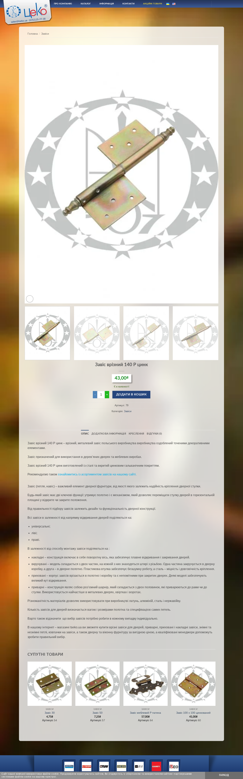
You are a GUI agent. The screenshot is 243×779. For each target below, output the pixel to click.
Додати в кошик (131, 394)
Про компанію (63, 4)
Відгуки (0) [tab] (154, 434)
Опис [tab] (85, 434)
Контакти (128, 4)
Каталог (86, 4)
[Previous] (33, 174)
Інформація (106, 4)
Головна (33, 33)
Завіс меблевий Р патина (145, 712)
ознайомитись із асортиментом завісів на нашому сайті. (97, 474)
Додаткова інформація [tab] (109, 434)
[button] (29, 299)
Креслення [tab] (136, 434)
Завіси (45, 33)
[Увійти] (205, 4)
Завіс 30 (50, 712)
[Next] (209, 174)
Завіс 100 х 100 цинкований (193, 712)
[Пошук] (196, 3)
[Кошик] (217, 4)
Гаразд (224, 775)
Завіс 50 (97, 712)
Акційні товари (152, 4)
